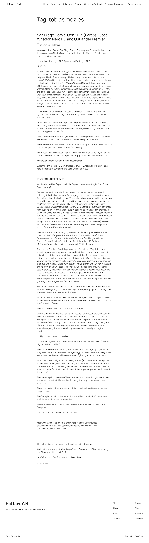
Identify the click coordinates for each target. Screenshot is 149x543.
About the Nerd (65, 4)
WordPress (139, 536)
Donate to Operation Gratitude (89, 4)
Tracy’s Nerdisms (135, 4)
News (53, 4)
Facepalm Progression (115, 4)
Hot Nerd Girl (13, 4)
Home (46, 4)
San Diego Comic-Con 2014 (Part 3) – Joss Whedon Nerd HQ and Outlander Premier (72, 37)
